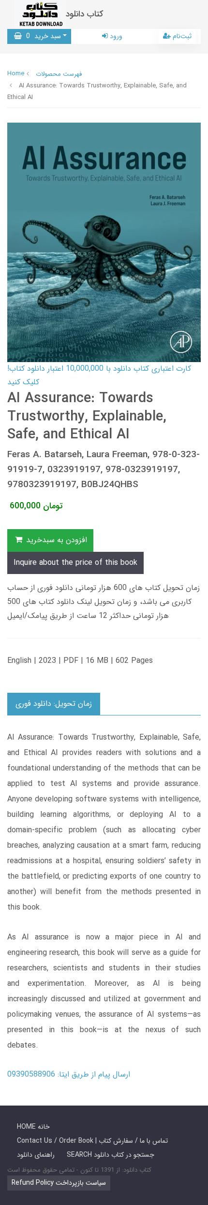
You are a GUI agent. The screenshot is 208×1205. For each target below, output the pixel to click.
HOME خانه (33, 1126)
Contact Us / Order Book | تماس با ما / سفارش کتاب (92, 1140)
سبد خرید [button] (41, 36)
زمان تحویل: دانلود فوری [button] (53, 704)
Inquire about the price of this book (75, 563)
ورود (115, 36)
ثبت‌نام (181, 36)
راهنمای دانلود (36, 1154)
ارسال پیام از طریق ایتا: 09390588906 (68, 1074)
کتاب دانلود (85, 14)
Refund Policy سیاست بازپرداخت (59, 1182)
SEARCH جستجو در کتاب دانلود (110, 1154)
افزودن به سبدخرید (55, 540)
